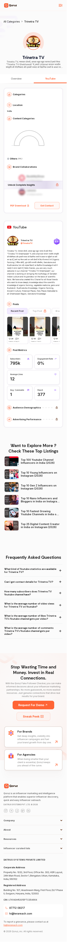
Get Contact (46, 205)
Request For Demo (31, 705)
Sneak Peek (31, 716)
